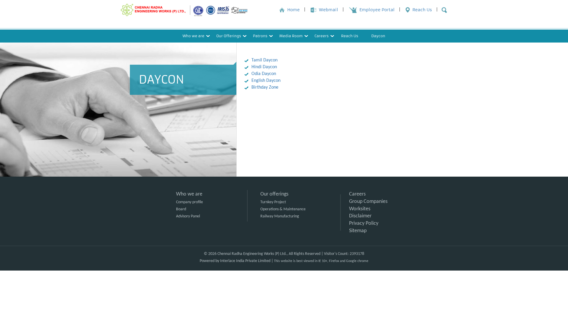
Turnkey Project (273, 202)
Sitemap (358, 231)
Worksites (359, 209)
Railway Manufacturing (279, 216)
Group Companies (368, 201)
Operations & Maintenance (283, 209)
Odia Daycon (263, 73)
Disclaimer (360, 216)
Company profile (189, 202)
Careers (357, 194)
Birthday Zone (264, 87)
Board (181, 209)
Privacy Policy (363, 223)
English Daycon (265, 80)
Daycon (378, 36)
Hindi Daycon (264, 67)
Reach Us (349, 36)
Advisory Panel (188, 216)
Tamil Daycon (264, 60)
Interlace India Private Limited (245, 261)
